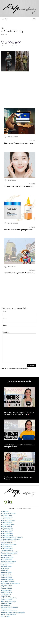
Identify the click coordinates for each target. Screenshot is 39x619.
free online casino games (8, 561)
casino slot (4, 565)
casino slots (4, 570)
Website (5, 325)
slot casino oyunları (6, 585)
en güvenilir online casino (8, 513)
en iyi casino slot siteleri (8, 581)
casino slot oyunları (6, 576)
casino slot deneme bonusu (9, 611)
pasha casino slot (6, 590)
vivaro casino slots (6, 592)
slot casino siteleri (6, 566)
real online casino (6, 555)
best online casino (6, 526)
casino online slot (6, 519)
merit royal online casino (8, 521)
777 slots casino (6, 594)
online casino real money (8, 541)
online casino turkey (7, 533)
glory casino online (6, 515)
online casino (5, 511)
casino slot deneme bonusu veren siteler (13, 612)
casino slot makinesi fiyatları (9, 598)
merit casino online (6, 532)
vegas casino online (7, 550)
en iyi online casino (6, 559)
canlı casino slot (5, 605)
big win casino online (7, 557)
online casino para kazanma (9, 554)
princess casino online (7, 524)
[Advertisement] (17, 96)
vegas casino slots (6, 609)
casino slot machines (7, 579)
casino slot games (6, 578)
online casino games (7, 548)
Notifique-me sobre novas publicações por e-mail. (15, 368)
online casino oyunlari (7, 563)
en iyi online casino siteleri (8, 544)
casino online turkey (7, 530)
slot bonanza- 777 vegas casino (10, 583)
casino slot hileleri (6, 603)
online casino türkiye (7, 535)
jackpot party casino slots (8, 614)
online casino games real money (10, 539)
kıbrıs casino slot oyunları (8, 601)
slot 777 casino (5, 616)
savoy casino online (7, 543)
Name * (5, 311)
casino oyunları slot (6, 600)
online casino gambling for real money (12, 537)
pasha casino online (7, 528)
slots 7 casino (5, 568)
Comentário (6, 332)
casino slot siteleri (6, 572)
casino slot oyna (6, 574)
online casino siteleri (7, 517)
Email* (4, 318)
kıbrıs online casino (6, 546)
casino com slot (5, 596)
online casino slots (6, 522)
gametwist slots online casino (9, 552)
